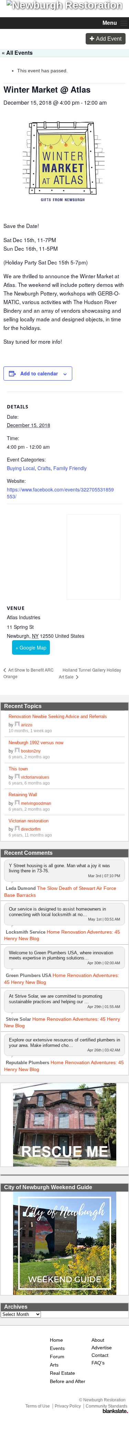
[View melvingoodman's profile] (17, 803)
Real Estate (62, 1373)
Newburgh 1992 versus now (36, 742)
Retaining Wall (23, 794)
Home (56, 1340)
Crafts (44, 468)
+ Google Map (30, 647)
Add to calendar (39, 373)
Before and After (67, 1381)
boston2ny (31, 751)
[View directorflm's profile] (17, 829)
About (98, 1340)
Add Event (108, 39)
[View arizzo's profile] (17, 724)
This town (18, 768)
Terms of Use (37, 1406)
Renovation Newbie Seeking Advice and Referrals (58, 716)
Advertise (101, 1347)
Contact (100, 1355)
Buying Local (21, 468)
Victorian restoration (29, 820)
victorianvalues (35, 777)
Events (57, 1348)
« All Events (17, 52)
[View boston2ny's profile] (17, 751)
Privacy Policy (68, 1406)
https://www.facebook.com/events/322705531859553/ (60, 493)
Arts (54, 1365)
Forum (57, 1356)
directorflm (31, 829)
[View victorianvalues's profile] (17, 777)
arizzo (26, 725)
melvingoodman (36, 803)
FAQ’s (98, 1362)
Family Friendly (70, 468)
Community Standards (106, 1406)
